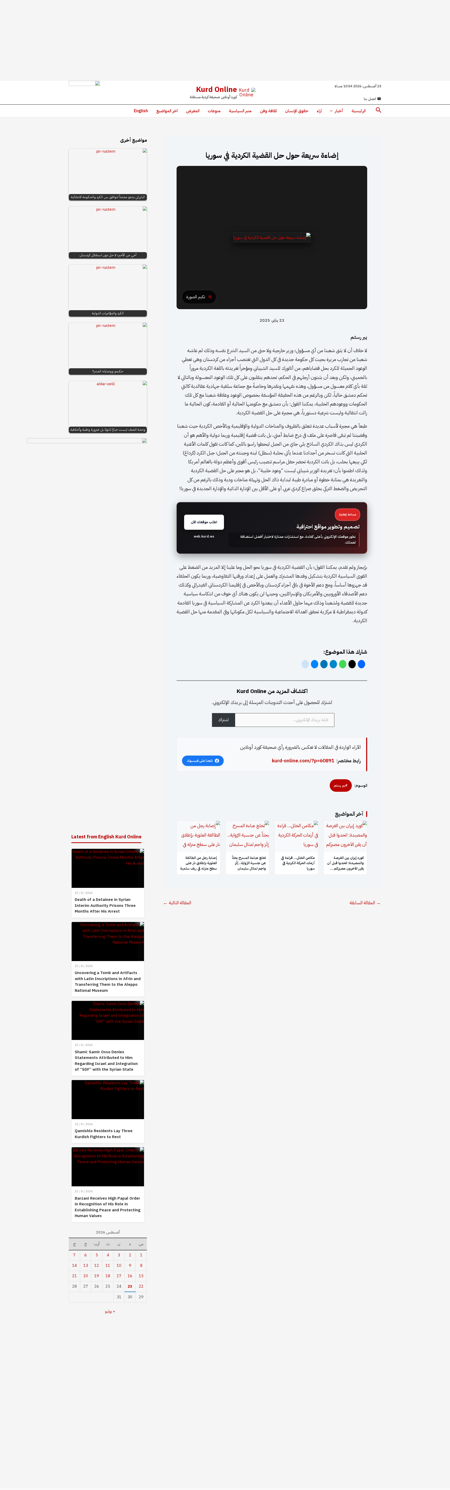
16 (130, 1276)
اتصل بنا (372, 99)
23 (130, 1286)
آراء (319, 111)
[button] (378, 111)
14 (74, 1265)
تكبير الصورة (195, 297)
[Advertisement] (225, 40)
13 (85, 1265)
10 (119, 1265)
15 (141, 1276)
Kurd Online (216, 89)
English (141, 111)
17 (119, 1276)
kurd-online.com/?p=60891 (303, 760)
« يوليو (110, 1311)
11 (107, 1265)
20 (85, 1276)
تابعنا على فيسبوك (200, 760)
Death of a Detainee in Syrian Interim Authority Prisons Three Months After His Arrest (105, 905)
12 (96, 1265)
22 (141, 1286)
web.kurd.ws (204, 536)
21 (74, 1276)
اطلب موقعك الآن (204, 522)
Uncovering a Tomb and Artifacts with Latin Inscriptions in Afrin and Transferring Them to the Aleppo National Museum (108, 981)
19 (96, 1276)
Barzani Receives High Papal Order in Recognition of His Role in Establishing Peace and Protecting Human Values (107, 1207)
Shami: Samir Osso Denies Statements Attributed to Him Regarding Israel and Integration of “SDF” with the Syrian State (106, 1061)
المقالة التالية (177, 902)
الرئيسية (359, 111)
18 (107, 1276)
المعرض (192, 111)
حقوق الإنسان (296, 111)
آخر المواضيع (167, 111)
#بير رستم (341, 785)
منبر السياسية (240, 111)
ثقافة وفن (268, 111)
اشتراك (223, 720)
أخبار (339, 111)
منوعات (214, 111)
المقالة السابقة (365, 902)
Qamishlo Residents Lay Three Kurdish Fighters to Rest (104, 1134)
